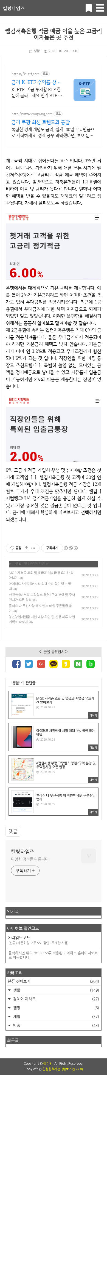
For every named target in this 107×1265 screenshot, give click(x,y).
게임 (55, 1017)
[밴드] (90, 664)
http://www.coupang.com (32, 114)
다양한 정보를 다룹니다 (30, 859)
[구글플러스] (41, 664)
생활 (37, 51)
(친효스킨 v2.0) (72, 1069)
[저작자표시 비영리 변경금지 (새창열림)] (70, 548)
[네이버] (78, 664)
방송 (55, 1026)
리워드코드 (39, 940)
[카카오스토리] (66, 664)
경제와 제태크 (55, 999)
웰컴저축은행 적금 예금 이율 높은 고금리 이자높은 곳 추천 (53, 34)
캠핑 (55, 1008)
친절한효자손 (51, 1069)
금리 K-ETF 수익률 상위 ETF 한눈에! (36, 82)
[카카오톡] (53, 664)
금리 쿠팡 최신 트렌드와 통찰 (41, 122)
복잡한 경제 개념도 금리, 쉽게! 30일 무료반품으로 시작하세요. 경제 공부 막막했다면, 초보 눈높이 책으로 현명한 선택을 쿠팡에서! (53, 133)
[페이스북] (16, 664)
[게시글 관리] (33, 548)
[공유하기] (26, 548)
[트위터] (29, 664)
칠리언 (47, 1063)
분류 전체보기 (53, 981)
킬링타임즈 (14, 8)
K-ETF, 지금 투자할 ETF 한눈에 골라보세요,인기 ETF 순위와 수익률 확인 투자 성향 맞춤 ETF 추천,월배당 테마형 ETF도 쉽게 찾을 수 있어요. (37, 93)
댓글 (13, 831)
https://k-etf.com (26, 74)
